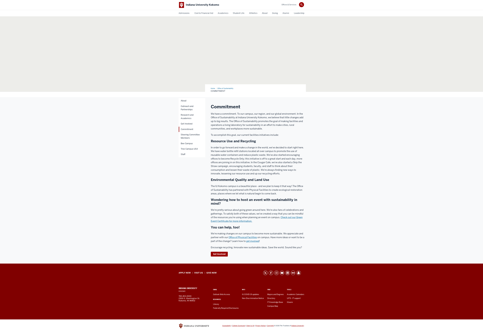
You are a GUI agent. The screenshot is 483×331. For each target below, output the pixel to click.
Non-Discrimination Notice (253, 298)
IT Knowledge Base (275, 302)
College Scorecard (238, 326)
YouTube (282, 273)
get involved (252, 241)
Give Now (211, 272)
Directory (271, 298)
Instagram (276, 273)
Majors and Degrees (275, 294)
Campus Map (272, 306)
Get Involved (219, 254)
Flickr (293, 273)
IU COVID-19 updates (250, 294)
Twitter (265, 273)
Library (216, 304)
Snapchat (298, 273)
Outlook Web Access (221, 294)
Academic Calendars (295, 294)
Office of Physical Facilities (243, 237)
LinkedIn (287, 273)
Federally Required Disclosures (226, 308)
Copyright (270, 326)
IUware (290, 302)
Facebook (271, 273)
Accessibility (226, 326)
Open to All (250, 326)
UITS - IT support (294, 298)
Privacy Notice (260, 326)
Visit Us (198, 272)
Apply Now (185, 272)
